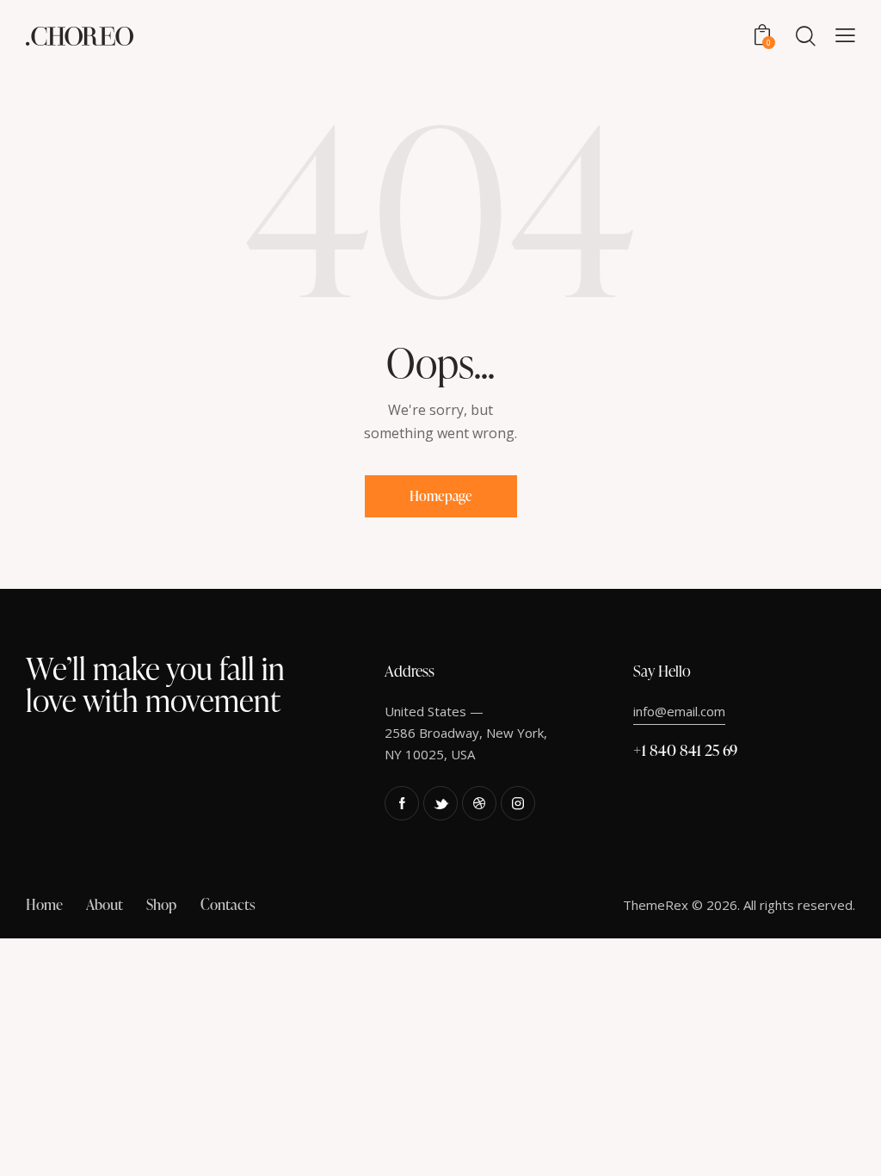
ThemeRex (655, 904)
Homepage (441, 495)
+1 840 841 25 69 (685, 749)
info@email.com (679, 711)
